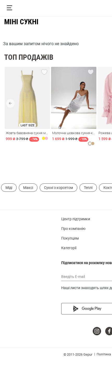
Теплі (88, 188)
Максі (28, 188)
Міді (8, 188)
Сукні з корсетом (58, 188)
